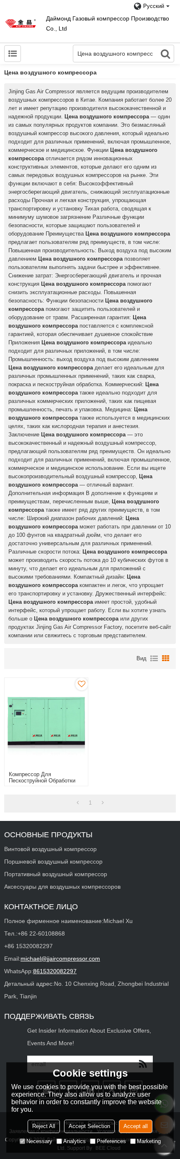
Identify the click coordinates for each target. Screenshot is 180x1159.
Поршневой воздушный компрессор (53, 861)
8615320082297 (55, 971)
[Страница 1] (77, 803)
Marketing (149, 1141)
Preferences (111, 1141)
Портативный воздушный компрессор (55, 874)
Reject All (43, 1126)
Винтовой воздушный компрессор (50, 849)
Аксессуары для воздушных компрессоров (62, 886)
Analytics (74, 1141)
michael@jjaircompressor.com (60, 958)
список (154, 658)
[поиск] (165, 53)
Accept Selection (89, 1126)
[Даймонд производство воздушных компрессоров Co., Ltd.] (21, 23)
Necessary (39, 1141)
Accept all (135, 1126)
